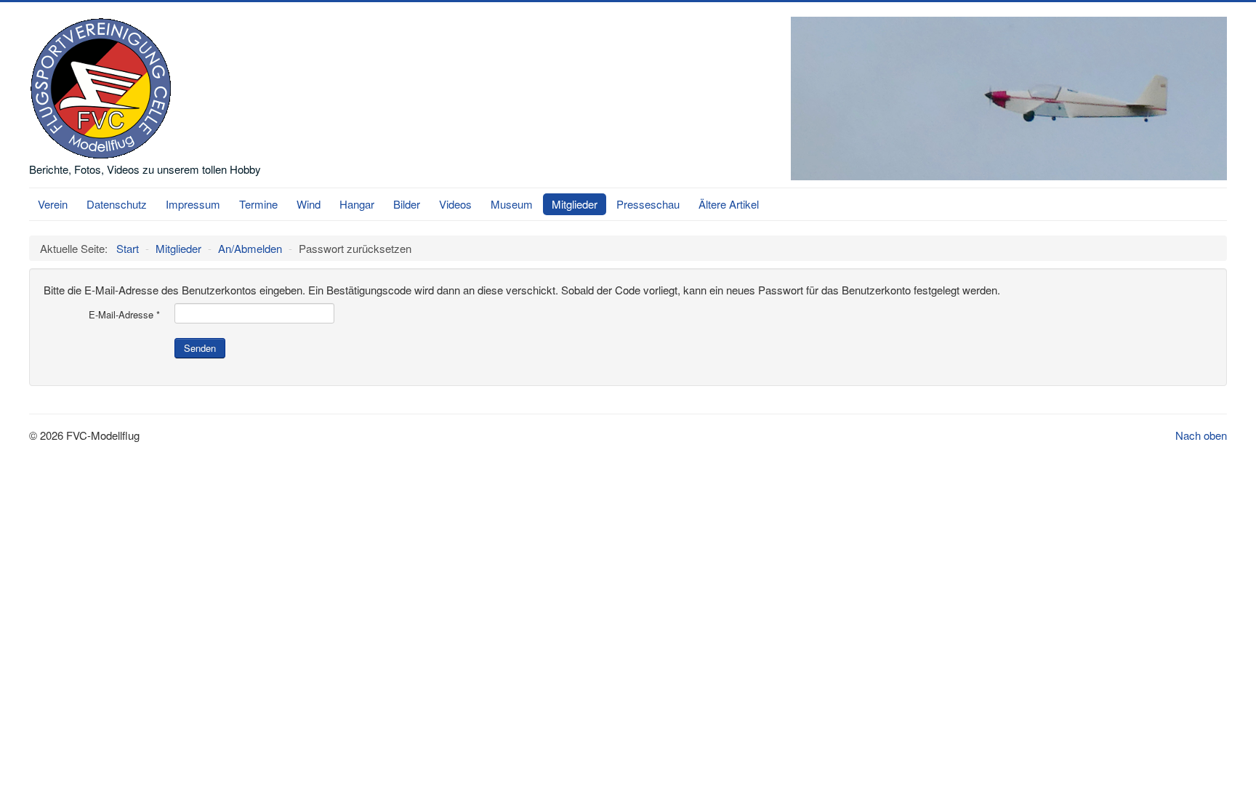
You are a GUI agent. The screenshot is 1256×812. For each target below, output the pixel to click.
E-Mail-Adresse (124, 314)
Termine (258, 204)
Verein (53, 204)
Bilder (406, 204)
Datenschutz (116, 204)
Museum (512, 204)
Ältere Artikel (729, 204)
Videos (455, 204)
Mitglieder (574, 204)
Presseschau (648, 204)
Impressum (193, 204)
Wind (309, 204)
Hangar (356, 204)
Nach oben (1201, 435)
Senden (200, 348)
